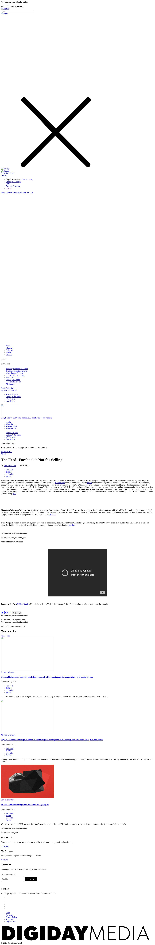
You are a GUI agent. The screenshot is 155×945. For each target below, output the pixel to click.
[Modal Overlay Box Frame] (19, 878)
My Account (6, 390)
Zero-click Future (7, 672)
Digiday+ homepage (13, 182)
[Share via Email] (10, 613)
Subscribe (4, 173)
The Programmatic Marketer (16, 371)
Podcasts (17, 192)
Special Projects (12, 394)
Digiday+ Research (13, 397)
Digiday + (10, 192)
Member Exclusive (8, 735)
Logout (8, 188)
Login (12, 173)
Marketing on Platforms (15, 373)
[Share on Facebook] (5, 613)
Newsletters (10, 401)
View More (5, 636)
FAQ (8, 184)
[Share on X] (7, 613)
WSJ (14, 494)
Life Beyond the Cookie (15, 375)
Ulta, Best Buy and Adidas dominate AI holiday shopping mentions (26, 418)
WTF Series (10, 399)
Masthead (9, 919)
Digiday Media (11, 921)
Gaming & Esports (13, 380)
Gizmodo (52, 514)
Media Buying (11, 426)
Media (8, 422)
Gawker (72, 525)
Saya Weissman (10, 466)
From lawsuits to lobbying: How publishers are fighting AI (25, 805)
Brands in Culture (12, 377)
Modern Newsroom (13, 382)
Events (24, 192)
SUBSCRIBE (6, 452)
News (3, 192)
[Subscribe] (5, 171)
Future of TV (11, 428)
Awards (30, 192)
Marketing (10, 424)
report (89, 483)
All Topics (10, 384)
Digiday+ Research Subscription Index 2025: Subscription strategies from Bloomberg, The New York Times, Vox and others (52, 740)
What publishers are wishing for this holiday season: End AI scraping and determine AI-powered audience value (47, 677)
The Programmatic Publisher (17, 369)
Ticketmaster (60, 483)
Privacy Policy (11, 917)
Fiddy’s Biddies (23, 604)
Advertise (9, 915)
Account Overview (13, 186)
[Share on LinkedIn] (2, 613)
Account (4, 860)
